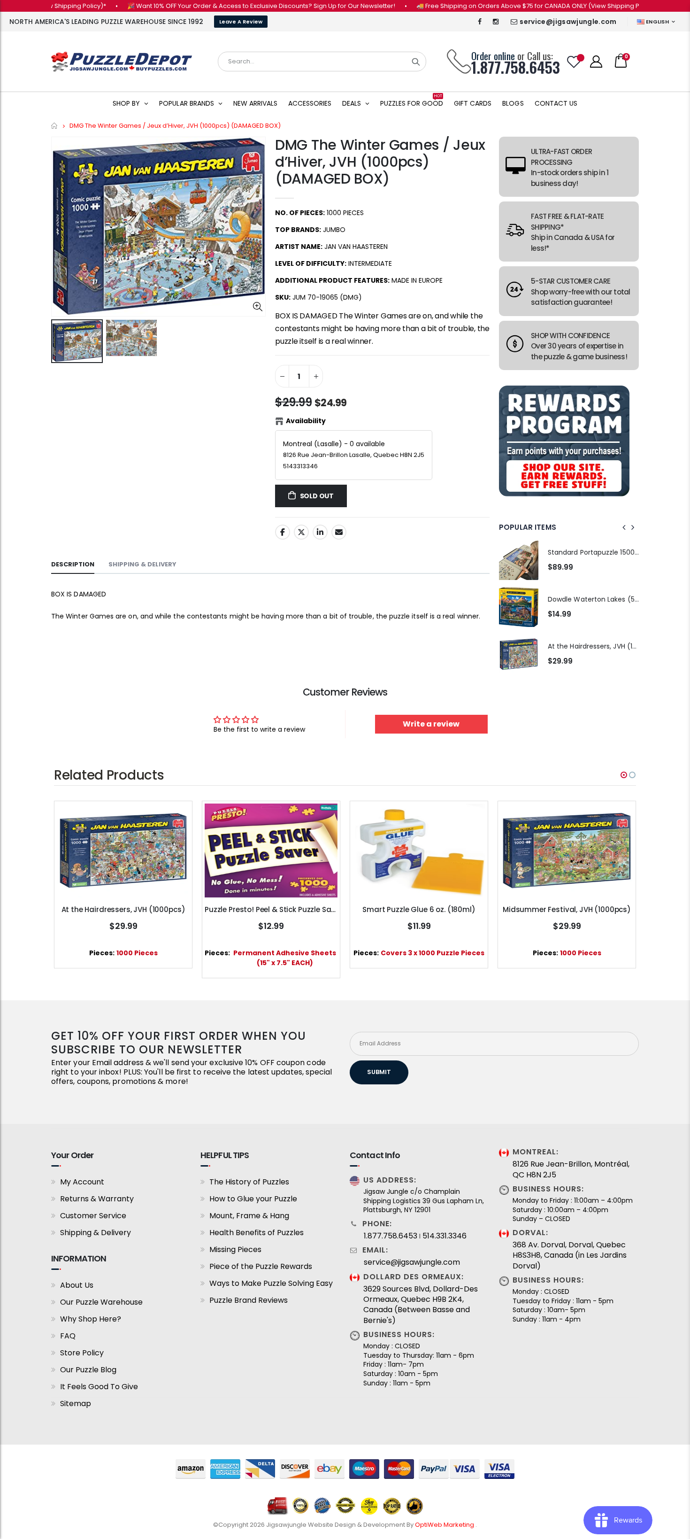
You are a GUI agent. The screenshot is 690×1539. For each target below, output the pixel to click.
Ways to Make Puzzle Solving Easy (271, 1283)
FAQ (68, 1335)
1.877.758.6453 (390, 1236)
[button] (624, 775)
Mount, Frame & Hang (249, 1215)
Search (416, 61)
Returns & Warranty (97, 1198)
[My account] (596, 61)
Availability (306, 420)
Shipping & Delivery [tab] (142, 564)
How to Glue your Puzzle (253, 1198)
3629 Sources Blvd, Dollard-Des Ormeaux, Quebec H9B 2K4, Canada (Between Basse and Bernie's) (420, 1305)
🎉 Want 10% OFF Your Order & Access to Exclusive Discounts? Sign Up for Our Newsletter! (229, 5)
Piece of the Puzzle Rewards (260, 1266)
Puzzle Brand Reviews (248, 1300)
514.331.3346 (444, 1236)
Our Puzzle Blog (88, 1369)
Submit (379, 1071)
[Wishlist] (574, 62)
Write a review (431, 724)
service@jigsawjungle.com (568, 21)
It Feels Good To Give (99, 1386)
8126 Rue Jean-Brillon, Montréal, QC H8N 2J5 (571, 1169)
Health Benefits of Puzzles (256, 1232)
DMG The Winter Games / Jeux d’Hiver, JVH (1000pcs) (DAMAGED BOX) (380, 162)
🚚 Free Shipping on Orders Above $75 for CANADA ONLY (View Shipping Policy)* (505, 5)
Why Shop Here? (90, 1319)
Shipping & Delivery (95, 1232)
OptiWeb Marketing (445, 1524)
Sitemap (75, 1403)
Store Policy (82, 1352)
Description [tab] (72, 564)
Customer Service (93, 1215)
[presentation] (624, 527)
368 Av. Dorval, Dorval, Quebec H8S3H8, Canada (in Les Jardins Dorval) (570, 1255)
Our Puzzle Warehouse (101, 1302)
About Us (76, 1285)
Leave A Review (240, 21)
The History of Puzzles (249, 1181)
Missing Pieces (235, 1249)
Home (54, 125)
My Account (82, 1181)
